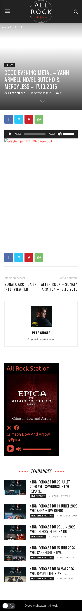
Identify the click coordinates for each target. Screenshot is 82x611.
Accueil (6, 27)
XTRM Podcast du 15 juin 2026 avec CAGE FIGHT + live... (52, 550)
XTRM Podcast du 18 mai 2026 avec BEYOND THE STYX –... (52, 571)
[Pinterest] (28, 119)
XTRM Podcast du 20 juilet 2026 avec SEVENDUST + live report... (50, 486)
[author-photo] (41, 326)
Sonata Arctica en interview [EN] (20, 287)
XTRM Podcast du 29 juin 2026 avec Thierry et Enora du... (52, 529)
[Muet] (60, 134)
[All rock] (41, 11)
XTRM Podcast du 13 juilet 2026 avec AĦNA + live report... (53, 508)
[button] (8, 606)
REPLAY (19, 27)
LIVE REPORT (38, 496)
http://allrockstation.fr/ (41, 339)
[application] (41, 134)
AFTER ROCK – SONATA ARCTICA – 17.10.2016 (59, 287)
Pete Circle (17, 93)
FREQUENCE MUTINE (41, 515)
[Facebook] (8, 119)
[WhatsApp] (39, 119)
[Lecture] (10, 134)
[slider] (69, 134)
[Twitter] (18, 119)
